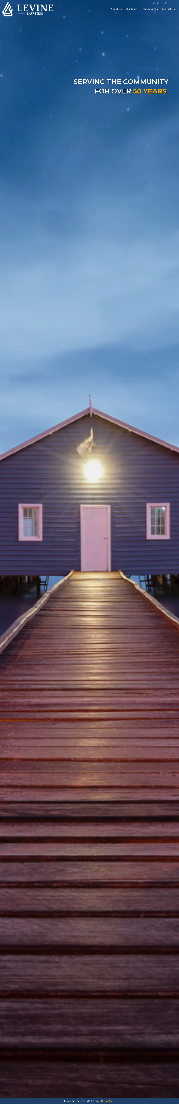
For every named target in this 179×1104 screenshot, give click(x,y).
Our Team (131, 9)
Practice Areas (149, 9)
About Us (116, 9)
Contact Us (168, 9)
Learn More (108, 1101)
